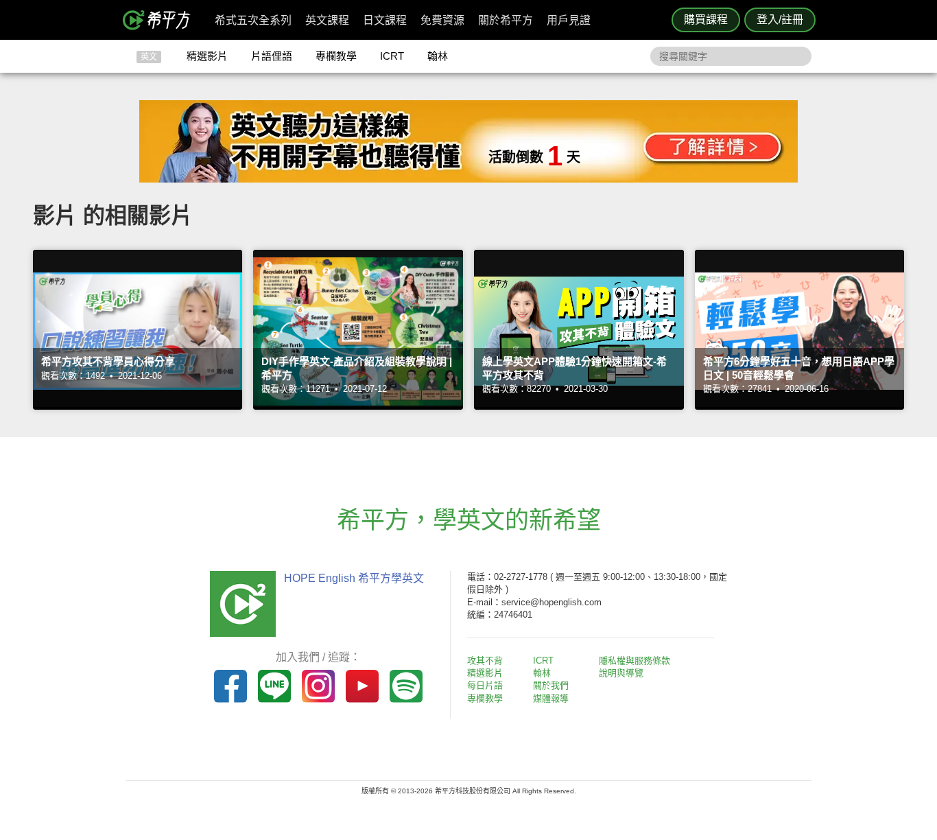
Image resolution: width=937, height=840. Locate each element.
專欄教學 (336, 56)
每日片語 (485, 685)
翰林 (437, 56)
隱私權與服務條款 (634, 660)
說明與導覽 (621, 673)
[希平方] (161, 20)
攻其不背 (485, 660)
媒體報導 (551, 698)
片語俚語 (271, 56)
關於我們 (551, 685)
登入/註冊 (780, 19)
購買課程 (706, 19)
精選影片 (207, 56)
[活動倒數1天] (468, 179)
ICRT (392, 56)
